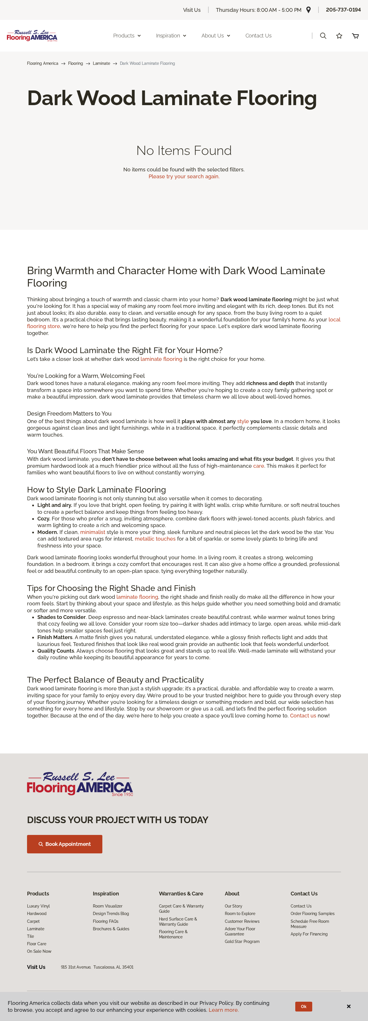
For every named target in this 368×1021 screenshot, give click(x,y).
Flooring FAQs (105, 921)
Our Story (233, 906)
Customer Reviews (242, 921)
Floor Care (36, 944)
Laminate (101, 63)
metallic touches (155, 539)
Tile (30, 936)
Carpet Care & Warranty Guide (181, 909)
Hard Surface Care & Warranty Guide (178, 922)
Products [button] (124, 36)
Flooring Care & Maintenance (173, 934)
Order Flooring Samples (313, 913)
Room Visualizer (107, 906)
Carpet (33, 921)
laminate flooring (161, 359)
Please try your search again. (184, 176)
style (243, 421)
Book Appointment (68, 844)
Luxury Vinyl (38, 906)
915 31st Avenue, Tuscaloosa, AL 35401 (97, 967)
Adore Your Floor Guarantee (240, 931)
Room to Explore (240, 913)
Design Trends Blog (111, 913)
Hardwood (37, 913)
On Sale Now (39, 951)
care (258, 466)
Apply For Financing (309, 934)
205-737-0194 (343, 10)
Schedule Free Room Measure (310, 924)
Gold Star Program (242, 941)
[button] (323, 35)
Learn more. (224, 1010)
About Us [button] (213, 36)
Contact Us (259, 36)
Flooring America (42, 63)
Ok (303, 1006)
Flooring (75, 63)
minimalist (92, 532)
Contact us (303, 716)
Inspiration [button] (168, 36)
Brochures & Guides (111, 929)
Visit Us (192, 10)
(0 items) (355, 35)
